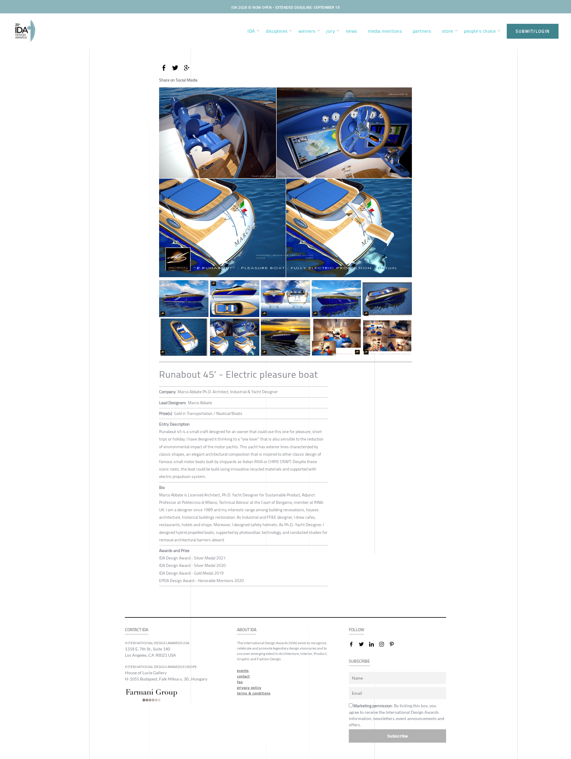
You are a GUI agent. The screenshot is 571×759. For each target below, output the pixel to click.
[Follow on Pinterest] (394, 644)
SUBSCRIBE (359, 661)
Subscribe (397, 735)
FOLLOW (356, 630)
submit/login (533, 31)
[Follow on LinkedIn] (374, 644)
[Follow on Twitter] (363, 644)
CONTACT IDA (136, 630)
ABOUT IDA (246, 630)
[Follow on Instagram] (384, 644)
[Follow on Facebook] (353, 644)
